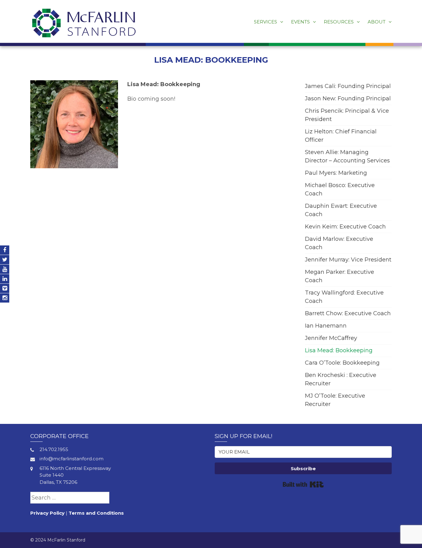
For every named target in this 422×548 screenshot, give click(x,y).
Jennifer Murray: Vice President (348, 259)
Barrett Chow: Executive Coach (348, 313)
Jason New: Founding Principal (348, 98)
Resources (339, 22)
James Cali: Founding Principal (348, 86)
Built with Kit (303, 484)
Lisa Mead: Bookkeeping (339, 350)
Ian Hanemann (326, 325)
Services (265, 22)
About (377, 22)
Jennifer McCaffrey (331, 338)
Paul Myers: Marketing (336, 172)
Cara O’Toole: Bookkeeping (342, 362)
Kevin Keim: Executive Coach (345, 226)
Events (300, 22)
